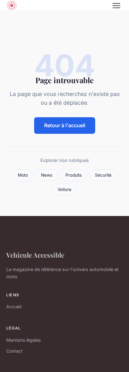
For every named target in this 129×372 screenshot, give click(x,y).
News (46, 175)
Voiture (64, 189)
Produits (73, 175)
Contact (14, 351)
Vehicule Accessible (35, 254)
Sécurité (103, 175)
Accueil (13, 306)
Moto (23, 175)
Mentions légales (23, 340)
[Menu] (116, 6)
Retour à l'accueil (64, 125)
